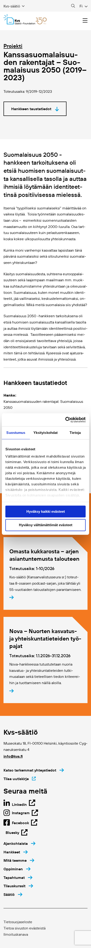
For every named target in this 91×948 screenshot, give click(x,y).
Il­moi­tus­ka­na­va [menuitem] (16, 934)
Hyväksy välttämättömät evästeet (45, 525)
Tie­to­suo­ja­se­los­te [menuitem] (18, 921)
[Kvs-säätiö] (25, 19)
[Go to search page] (73, 6)
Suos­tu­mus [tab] (15, 433)
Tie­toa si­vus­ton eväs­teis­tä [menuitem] (25, 928)
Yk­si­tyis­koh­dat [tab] (45, 433)
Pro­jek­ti (13, 46)
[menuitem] (19, 843)
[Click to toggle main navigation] (85, 20)
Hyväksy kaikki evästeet (45, 511)
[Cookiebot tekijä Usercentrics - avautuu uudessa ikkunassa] (65, 420)
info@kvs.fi (13, 756)
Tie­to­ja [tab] (75, 433)
